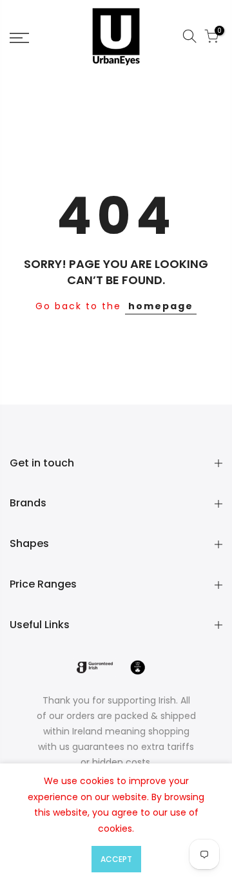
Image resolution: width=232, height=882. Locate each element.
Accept (116, 859)
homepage (160, 306)
